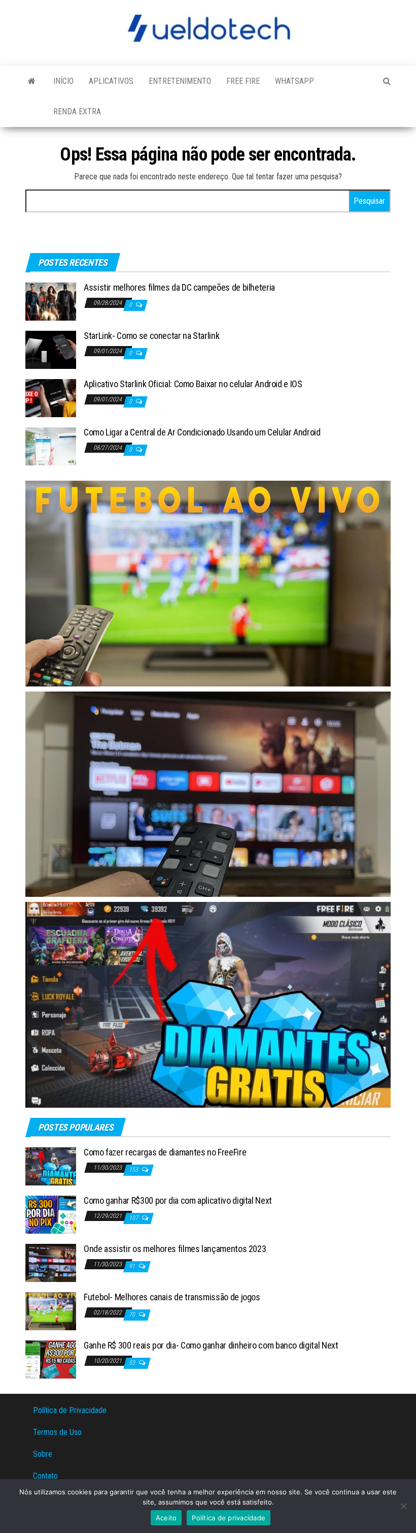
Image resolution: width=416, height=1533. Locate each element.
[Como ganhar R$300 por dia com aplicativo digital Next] (50, 1214)
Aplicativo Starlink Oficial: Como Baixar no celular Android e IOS (193, 384)
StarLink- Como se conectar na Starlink (151, 335)
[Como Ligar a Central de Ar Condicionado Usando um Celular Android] (50, 446)
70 (132, 1314)
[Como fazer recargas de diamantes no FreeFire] (50, 1166)
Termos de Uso (57, 1432)
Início (63, 81)
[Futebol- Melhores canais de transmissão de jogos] (50, 1311)
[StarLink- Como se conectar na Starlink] (50, 349)
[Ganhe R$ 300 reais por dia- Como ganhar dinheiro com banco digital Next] (50, 1359)
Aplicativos (111, 81)
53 (132, 1362)
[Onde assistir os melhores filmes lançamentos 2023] (50, 1262)
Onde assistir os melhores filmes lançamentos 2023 (175, 1248)
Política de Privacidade (70, 1410)
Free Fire (243, 81)
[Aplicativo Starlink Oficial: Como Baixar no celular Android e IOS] (50, 397)
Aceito (166, 1518)
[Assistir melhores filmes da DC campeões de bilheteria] (50, 301)
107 (134, 1218)
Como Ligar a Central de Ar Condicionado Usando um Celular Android (202, 432)
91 (132, 1266)
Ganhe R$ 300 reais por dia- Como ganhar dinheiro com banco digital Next (211, 1345)
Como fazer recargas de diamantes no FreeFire (165, 1152)
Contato (45, 1476)
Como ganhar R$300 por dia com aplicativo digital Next (178, 1200)
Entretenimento (180, 81)
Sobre (42, 1454)
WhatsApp (294, 81)
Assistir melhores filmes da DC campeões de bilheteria (179, 287)
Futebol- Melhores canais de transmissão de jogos (172, 1297)
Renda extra (77, 111)
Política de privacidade (228, 1518)
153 (134, 1169)
